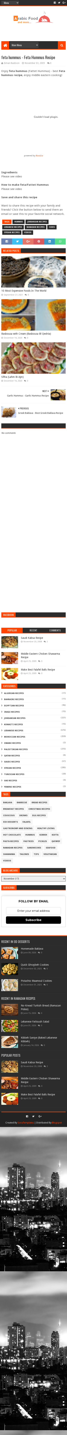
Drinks (23, 815)
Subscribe (33, 920)
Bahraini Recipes (14, 699)
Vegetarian (50, 854)
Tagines (24, 854)
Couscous (9, 815)
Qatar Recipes (12, 756)
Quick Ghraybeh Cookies (35, 964)
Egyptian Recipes (14, 705)
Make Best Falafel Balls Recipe (38, 669)
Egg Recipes (39, 815)
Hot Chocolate (12, 835)
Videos (27, 232)
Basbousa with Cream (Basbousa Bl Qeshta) (26, 333)
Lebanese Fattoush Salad (35, 1021)
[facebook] (55, 3)
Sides (52, 227)
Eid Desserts (10, 822)
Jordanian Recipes (37, 222)
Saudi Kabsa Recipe (32, 637)
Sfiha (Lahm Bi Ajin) (12, 376)
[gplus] (64, 3)
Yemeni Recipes (12, 787)
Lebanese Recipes (13, 227)
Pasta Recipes (11, 841)
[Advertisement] (34, 31)
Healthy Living (46, 828)
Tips (36, 854)
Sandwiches (34, 848)
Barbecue (22, 802)
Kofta (55, 835)
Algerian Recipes (14, 693)
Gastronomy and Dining (18, 828)
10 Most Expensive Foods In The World (23, 290)
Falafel (27, 822)
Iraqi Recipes (12, 712)
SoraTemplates (26, 1122)
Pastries (28, 841)
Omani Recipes (12, 743)
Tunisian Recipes (14, 774)
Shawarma (9, 854)
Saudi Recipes (12, 762)
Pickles (42, 841)
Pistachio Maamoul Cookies (36, 980)
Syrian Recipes (12, 232)
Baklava (7, 802)
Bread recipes (39, 802)
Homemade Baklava (32, 948)
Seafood (50, 848)
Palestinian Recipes (16, 749)
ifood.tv (39, 155)
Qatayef (56, 841)
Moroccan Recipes (14, 737)
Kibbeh (43, 835)
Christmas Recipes (39, 809)
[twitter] (59, 3)
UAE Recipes (10, 780)
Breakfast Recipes (13, 809)
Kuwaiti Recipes (13, 724)
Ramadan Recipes (35, 227)
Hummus (18, 222)
